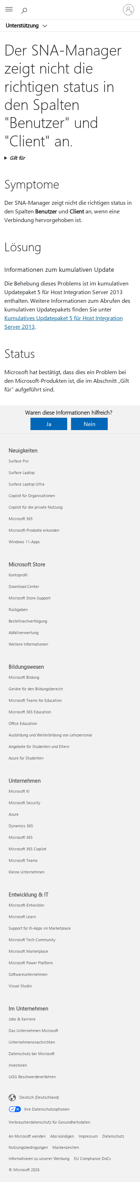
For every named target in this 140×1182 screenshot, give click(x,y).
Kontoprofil (18, 574)
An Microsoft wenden (27, 1136)
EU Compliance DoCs (92, 1158)
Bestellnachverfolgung (28, 621)
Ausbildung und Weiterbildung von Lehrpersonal (50, 735)
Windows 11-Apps (24, 541)
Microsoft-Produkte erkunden (34, 530)
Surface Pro (18, 461)
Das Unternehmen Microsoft (33, 1030)
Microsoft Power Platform (31, 962)
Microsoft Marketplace (28, 951)
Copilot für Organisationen (32, 495)
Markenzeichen (65, 1147)
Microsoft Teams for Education (35, 700)
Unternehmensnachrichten (32, 1042)
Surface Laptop (21, 472)
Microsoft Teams (23, 860)
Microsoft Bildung (24, 677)
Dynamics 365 (21, 825)
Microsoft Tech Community (32, 939)
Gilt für (17, 157)
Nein (89, 424)
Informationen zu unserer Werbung (39, 1158)
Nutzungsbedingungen (28, 1147)
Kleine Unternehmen (27, 872)
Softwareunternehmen (28, 974)
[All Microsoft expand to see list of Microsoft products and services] (9, 9)
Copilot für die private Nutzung (35, 507)
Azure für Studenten (26, 758)
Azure (14, 814)
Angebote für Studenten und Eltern (39, 746)
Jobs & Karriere (22, 1019)
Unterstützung (23, 25)
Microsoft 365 (21, 518)
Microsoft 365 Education (30, 711)
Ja (48, 424)
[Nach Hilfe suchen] (25, 9)
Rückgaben (18, 609)
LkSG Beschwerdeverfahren (32, 1076)
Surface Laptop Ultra (27, 484)
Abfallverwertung (23, 632)
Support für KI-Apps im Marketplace (40, 928)
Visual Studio (20, 985)
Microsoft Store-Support (30, 598)
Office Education (23, 723)
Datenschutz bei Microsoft (32, 1053)
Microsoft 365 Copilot (27, 848)
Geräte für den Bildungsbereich (36, 688)
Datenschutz (113, 1136)
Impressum (88, 1136)
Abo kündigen (62, 1136)
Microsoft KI (19, 791)
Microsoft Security (24, 802)
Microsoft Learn (22, 916)
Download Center (24, 586)
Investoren (18, 1065)
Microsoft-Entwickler (27, 905)
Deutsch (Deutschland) (39, 1097)
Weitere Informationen (28, 644)
